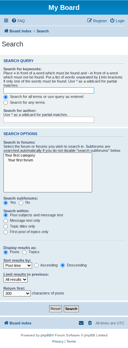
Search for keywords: (22, 69)
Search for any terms (27, 102)
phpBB (46, 335)
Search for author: (19, 110)
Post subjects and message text (36, 215)
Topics (34, 252)
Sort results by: (17, 260)
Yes (12, 202)
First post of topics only (28, 232)
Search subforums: (20, 198)
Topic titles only (22, 226)
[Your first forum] (47, 160)
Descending (76, 265)
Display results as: (20, 248)
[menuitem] (18, 21)
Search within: (16, 211)
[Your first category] (47, 155)
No (27, 202)
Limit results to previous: (26, 274)
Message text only (24, 220)
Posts (14, 252)
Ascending (49, 265)
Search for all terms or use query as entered (46, 97)
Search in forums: (19, 142)
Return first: (14, 288)
